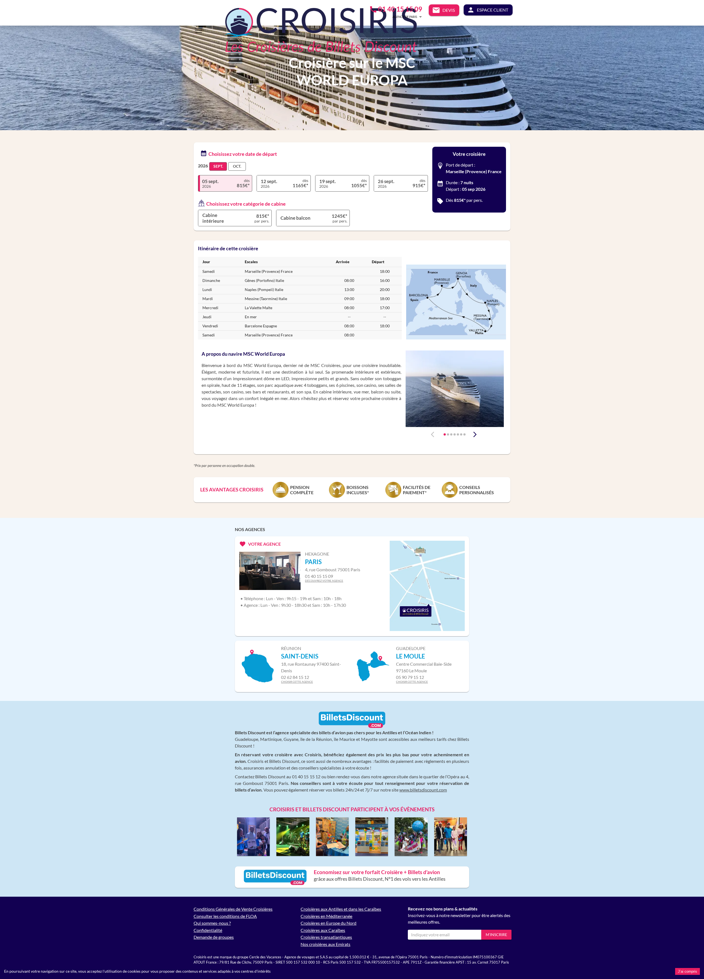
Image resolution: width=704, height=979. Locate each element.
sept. (218, 166)
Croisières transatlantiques (326, 937)
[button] (399, 16)
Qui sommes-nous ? (212, 923)
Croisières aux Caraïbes (323, 930)
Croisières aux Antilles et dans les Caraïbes (341, 909)
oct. (237, 166)
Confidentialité (208, 930)
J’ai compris (687, 971)
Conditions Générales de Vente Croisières (233, 909)
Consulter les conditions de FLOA (225, 916)
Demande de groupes (214, 937)
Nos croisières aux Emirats (325, 944)
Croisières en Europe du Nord (328, 923)
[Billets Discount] (352, 726)
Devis (448, 10)
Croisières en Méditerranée (326, 916)
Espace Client (492, 9)
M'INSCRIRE (496, 934)
